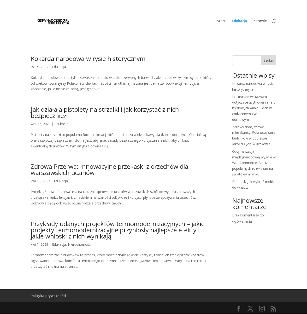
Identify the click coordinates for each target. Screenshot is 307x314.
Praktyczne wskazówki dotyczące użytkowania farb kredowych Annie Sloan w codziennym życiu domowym (254, 108)
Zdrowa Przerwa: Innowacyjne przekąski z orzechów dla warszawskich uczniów (109, 169)
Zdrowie (260, 21)
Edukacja (239, 21)
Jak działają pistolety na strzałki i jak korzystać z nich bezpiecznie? (105, 112)
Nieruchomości (79, 244)
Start (221, 21)
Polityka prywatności (48, 295)
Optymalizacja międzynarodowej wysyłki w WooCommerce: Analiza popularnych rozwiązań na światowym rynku (254, 162)
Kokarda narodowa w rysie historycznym (88, 58)
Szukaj (269, 60)
